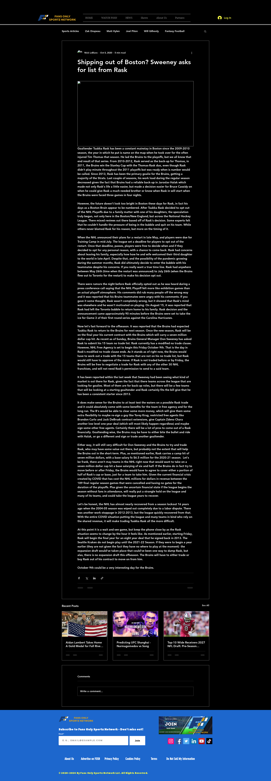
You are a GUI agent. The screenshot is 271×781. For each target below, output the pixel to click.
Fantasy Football (174, 31)
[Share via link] (102, 578)
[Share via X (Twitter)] (86, 578)
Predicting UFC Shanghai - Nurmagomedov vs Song (134, 644)
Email (61, 734)
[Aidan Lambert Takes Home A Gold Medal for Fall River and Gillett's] (84, 624)
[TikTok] (209, 741)
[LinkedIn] (194, 741)
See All (205, 605)
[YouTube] (202, 741)
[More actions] (192, 53)
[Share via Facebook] (78, 578)
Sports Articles (70, 31)
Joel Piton (132, 31)
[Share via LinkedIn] (94, 578)
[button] (111, 18)
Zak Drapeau (92, 31)
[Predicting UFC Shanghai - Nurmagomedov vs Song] (135, 624)
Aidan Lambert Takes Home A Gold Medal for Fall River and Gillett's (84, 644)
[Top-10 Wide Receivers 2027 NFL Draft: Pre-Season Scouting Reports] (186, 624)
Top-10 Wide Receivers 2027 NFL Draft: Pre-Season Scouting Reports (186, 644)
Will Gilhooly (151, 31)
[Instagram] (171, 741)
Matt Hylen (113, 31)
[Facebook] (178, 741)
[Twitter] (186, 741)
